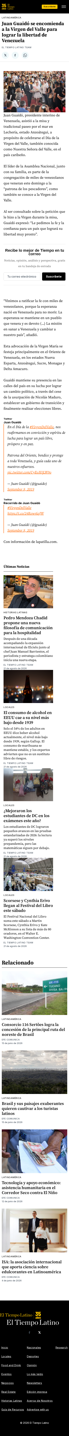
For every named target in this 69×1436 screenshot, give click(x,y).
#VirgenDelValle (42, 426)
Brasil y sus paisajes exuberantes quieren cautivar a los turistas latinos (33, 1108)
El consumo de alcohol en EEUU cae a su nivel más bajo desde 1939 (28, 717)
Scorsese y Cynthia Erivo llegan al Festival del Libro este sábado (28, 905)
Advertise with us (38, 1409)
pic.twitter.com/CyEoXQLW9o (29, 472)
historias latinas (15, 612)
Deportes (33, 1356)
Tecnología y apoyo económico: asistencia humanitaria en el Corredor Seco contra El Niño (31, 1187)
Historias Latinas (11, 1400)
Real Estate (8, 1391)
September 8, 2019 (20, 489)
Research (62, 1347)
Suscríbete (50, 6)
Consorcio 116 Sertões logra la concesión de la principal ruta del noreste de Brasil (33, 1029)
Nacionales (34, 1347)
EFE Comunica (11, 1039)
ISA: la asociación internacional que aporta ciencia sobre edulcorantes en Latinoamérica (32, 1267)
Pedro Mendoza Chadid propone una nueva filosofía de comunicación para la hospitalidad (28, 625)
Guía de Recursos (12, 1409)
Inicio (4, 1347)
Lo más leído (35, 1374)
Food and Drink (11, 1365)
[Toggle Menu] (63, 7)
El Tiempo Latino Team (16, 47)
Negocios (7, 1382)
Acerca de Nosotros (40, 1400)
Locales (9, 707)
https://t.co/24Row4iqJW (25, 513)
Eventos (6, 1374)
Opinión (32, 1365)
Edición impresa (37, 1391)
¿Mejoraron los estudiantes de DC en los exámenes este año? (27, 815)
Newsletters (34, 1382)
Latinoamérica (11, 17)
